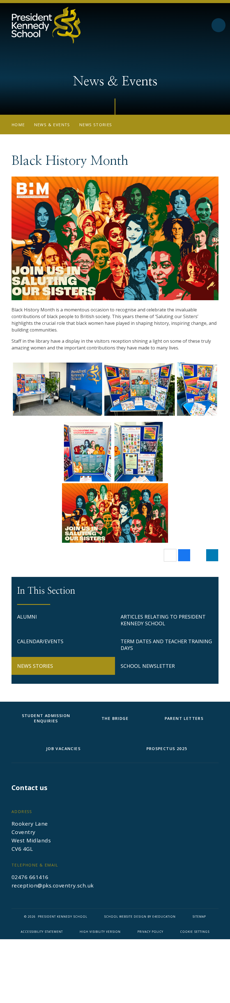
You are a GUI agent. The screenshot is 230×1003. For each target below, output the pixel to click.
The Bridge (115, 718)
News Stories (95, 124)
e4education (164, 917)
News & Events (52, 124)
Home (18, 124)
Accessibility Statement (42, 932)
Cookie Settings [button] (195, 932)
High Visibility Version (100, 932)
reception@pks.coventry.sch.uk (53, 885)
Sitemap (199, 917)
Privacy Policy (150, 932)
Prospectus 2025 (166, 748)
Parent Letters (184, 718)
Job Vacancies (63, 748)
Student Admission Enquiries (46, 718)
